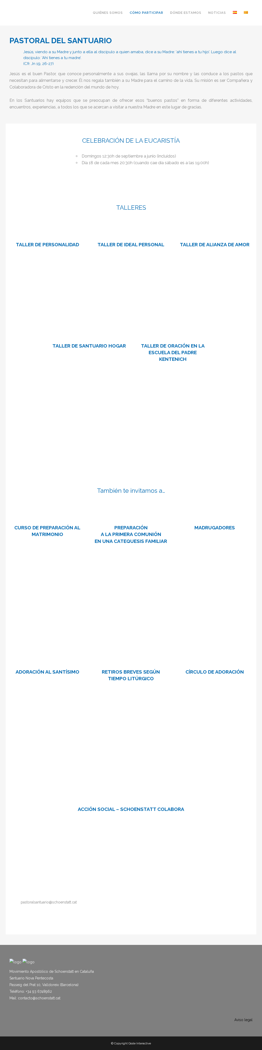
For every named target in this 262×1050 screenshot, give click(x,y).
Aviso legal (243, 1020)
